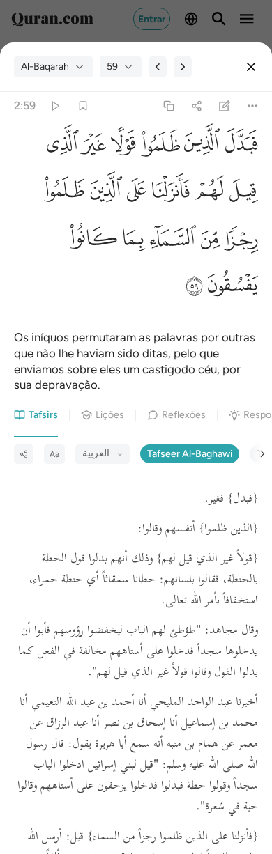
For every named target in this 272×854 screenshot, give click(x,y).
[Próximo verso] (183, 66)
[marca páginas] (82, 106)
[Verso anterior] (158, 66)
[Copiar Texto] (168, 106)
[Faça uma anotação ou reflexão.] (225, 106)
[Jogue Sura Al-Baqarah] (55, 106)
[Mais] (253, 106)
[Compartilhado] (196, 106)
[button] (239, 147)
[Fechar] (251, 67)
